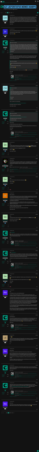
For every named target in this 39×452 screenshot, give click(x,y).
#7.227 (37, 158)
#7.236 (37, 335)
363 (9, 12)
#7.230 (37, 214)
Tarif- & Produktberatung (28, 77)
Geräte (19, 244)
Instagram (11, 80)
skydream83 (13, 252)
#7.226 (37, 142)
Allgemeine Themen (21, 77)
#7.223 (37, 40)
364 (11, 12)
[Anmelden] (17, 1)
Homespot (33, 243)
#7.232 (37, 250)
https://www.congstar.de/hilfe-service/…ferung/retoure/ (20, 386)
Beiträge (3, 52)
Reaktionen (3, 121)
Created (26, 79)
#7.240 (37, 401)
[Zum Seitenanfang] (38, 451)
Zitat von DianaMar (14, 61)
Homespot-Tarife (34, 77)
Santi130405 (12, 232)
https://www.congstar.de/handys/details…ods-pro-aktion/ (18, 116)
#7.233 (37, 273)
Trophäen (3, 51)
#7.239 (37, 382)
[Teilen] (37, 12)
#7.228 (37, 176)
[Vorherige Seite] (1, 12)
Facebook (29, 79)
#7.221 (37, 15)
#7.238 (37, 365)
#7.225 (37, 111)
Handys (20, 78)
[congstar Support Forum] (2, 1)
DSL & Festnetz (17, 78)
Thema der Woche (21, 79)
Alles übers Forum (21, 243)
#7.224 (37, 85)
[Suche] (35, 1)
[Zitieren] (37, 25)
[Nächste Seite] (13, 12)
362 (7, 12)
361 (5, 12)
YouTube (15, 80)
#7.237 (37, 348)
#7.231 (37, 230)
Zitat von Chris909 (14, 42)
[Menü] (38, 1)
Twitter (33, 79)
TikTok (34, 245)
